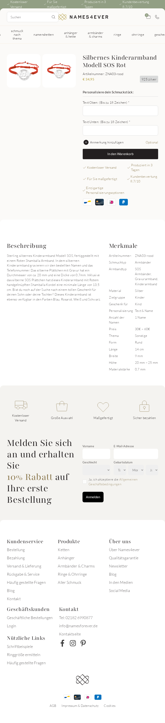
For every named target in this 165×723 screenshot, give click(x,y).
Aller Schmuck (69, 582)
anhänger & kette (70, 34)
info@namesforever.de (78, 625)
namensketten (44, 34)
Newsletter (118, 566)
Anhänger (66, 557)
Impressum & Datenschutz (80, 706)
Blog (11, 590)
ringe (117, 34)
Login (11, 625)
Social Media (119, 590)
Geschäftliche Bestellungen (30, 617)
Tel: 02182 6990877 (76, 617)
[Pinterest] (83, 643)
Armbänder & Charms (76, 566)
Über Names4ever (124, 549)
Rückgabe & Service (23, 574)
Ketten (63, 549)
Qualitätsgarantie (123, 557)
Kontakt (14, 598)
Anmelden (93, 497)
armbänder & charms (95, 34)
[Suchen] (53, 17)
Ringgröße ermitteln (23, 654)
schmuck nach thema (17, 34)
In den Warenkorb (120, 154)
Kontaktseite (70, 634)
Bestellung (16, 549)
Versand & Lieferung (24, 566)
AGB (53, 706)
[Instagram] (72, 643)
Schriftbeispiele (20, 646)
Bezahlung (16, 557)
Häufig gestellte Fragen (26, 582)
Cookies (109, 706)
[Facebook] (62, 643)
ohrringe (138, 34)
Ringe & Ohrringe (72, 574)
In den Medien (121, 582)
